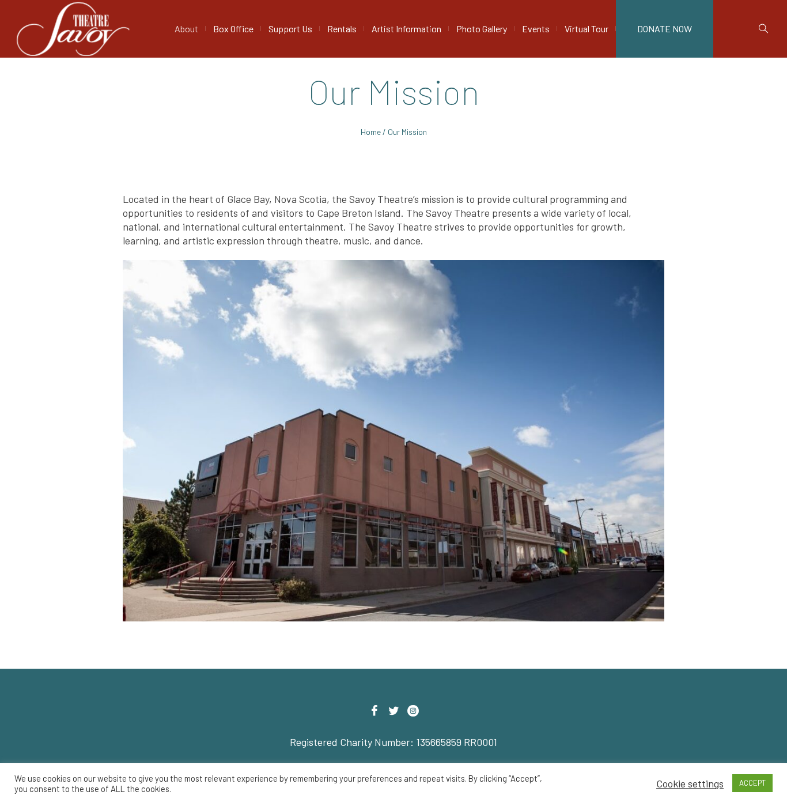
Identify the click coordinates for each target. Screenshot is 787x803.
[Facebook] (374, 711)
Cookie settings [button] (690, 783)
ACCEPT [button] (752, 782)
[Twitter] (393, 711)
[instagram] (413, 711)
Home (371, 132)
